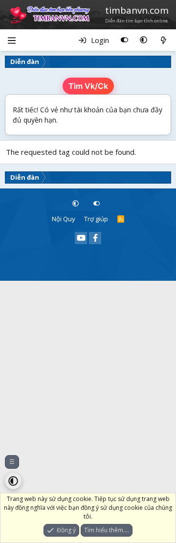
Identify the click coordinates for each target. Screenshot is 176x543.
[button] (143, 40)
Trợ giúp (96, 218)
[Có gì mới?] (163, 40)
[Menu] (11, 40)
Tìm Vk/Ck (88, 86)
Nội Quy (63, 218)
